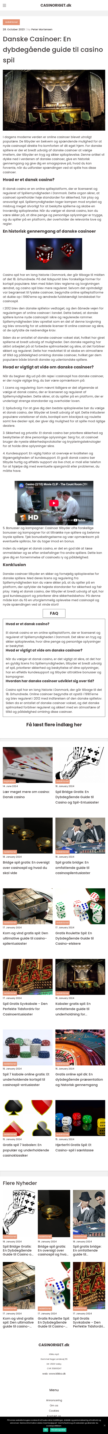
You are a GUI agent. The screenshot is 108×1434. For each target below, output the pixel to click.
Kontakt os (54, 1416)
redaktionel (11, 22)
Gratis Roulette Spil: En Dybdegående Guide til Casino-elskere (74, 938)
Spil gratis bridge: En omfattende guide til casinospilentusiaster (72, 867)
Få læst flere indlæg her (54, 725)
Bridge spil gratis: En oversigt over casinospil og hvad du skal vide (26, 867)
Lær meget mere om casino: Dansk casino (26, 794)
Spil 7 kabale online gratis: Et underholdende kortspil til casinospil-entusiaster (26, 1079)
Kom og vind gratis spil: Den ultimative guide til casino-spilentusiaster (25, 938)
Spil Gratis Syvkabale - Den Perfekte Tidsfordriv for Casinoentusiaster (25, 1009)
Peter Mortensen (41, 29)
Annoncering (54, 1400)
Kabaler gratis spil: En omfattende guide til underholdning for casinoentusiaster (73, 1009)
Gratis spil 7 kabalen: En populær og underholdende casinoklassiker (26, 1150)
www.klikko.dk (57, 1373)
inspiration (9, 781)
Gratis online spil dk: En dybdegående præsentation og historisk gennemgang (79, 1079)
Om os (54, 1405)
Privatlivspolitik (58, 1430)
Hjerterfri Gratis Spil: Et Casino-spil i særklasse (74, 1147)
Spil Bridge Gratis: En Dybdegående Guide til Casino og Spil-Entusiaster (77, 797)
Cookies (54, 1410)
